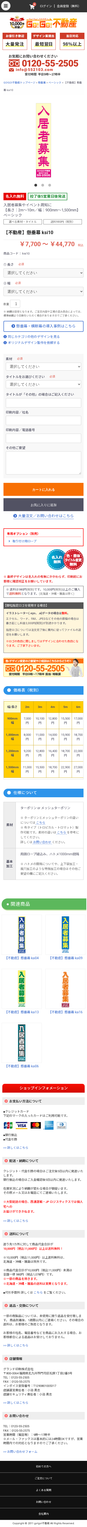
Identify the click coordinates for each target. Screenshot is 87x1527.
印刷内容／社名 (17, 412)
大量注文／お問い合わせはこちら (46, 516)
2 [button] (43, 186)
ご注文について (43, 1478)
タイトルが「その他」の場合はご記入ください (40, 394)
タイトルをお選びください (25, 377)
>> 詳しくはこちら (15, 1147)
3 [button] (50, 186)
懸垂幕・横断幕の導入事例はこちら (46, 326)
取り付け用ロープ (24, 541)
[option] (43, 140)
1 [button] (36, 186)
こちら (40, 822)
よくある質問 (43, 1490)
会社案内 (44, 1513)
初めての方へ (43, 1466)
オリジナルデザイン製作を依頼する (34, 343)
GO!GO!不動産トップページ (19, 82)
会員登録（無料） (69, 6)
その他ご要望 (15, 448)
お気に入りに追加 (44, 505)
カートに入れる (43, 489)
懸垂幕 (42, 82)
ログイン (46, 6)
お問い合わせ (42, 842)
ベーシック (54, 82)
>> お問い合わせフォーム (20, 1451)
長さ (10, 264)
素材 (9, 359)
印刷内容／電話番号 (20, 430)
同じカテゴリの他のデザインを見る (34, 337)
